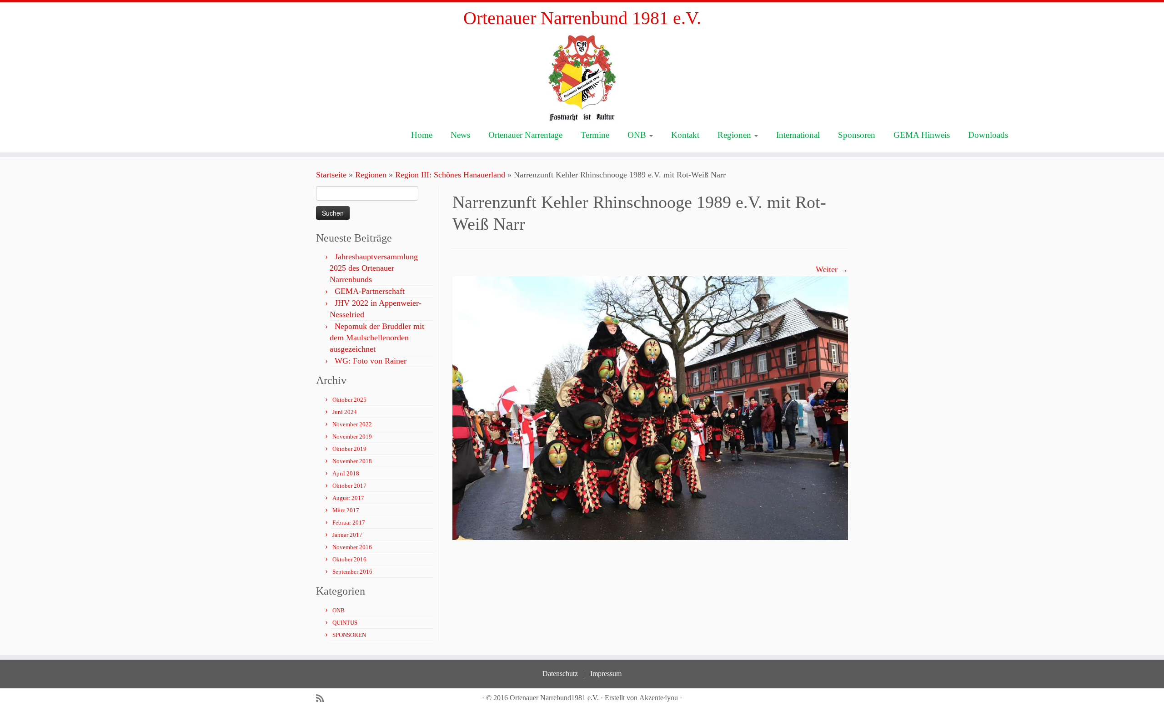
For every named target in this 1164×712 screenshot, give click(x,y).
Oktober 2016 (349, 559)
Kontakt (685, 135)
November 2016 (352, 547)
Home (421, 135)
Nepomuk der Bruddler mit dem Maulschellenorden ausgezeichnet (377, 337)
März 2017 (345, 510)
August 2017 (348, 498)
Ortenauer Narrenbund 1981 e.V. (582, 18)
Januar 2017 (347, 534)
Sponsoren (856, 135)
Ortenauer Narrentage (525, 135)
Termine (595, 135)
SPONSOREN (349, 634)
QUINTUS (344, 622)
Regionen (735, 135)
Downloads (988, 135)
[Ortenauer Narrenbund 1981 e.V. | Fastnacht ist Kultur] (582, 77)
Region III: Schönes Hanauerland (450, 174)
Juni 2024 (344, 412)
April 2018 (345, 473)
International (798, 135)
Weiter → (832, 269)
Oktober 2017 (349, 485)
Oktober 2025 (349, 399)
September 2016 (352, 571)
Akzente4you (658, 698)
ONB (637, 135)
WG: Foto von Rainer (370, 360)
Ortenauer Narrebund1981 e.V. (554, 698)
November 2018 (352, 461)
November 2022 (352, 424)
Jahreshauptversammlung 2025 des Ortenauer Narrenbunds (374, 268)
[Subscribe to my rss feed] (323, 698)
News (460, 135)
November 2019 (352, 436)
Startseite (331, 174)
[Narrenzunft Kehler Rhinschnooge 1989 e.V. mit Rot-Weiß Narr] (650, 407)
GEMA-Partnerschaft (370, 291)
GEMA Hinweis (921, 135)
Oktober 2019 (349, 448)
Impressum (606, 673)
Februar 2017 (348, 522)
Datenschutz (560, 673)
